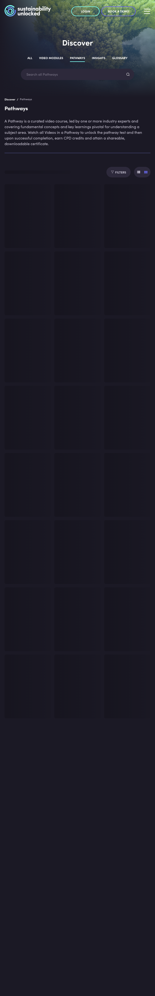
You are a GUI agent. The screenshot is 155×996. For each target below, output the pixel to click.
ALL (29, 58)
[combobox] (74, 74)
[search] (128, 74)
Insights (98, 58)
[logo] (28, 11)
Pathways (77, 58)
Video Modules (51, 58)
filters (120, 172)
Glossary (120, 58)
